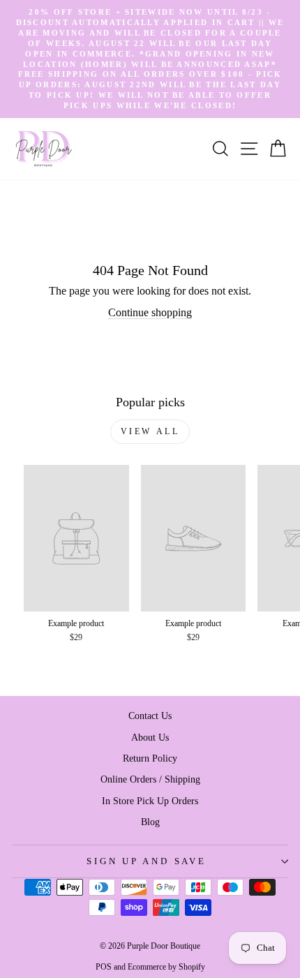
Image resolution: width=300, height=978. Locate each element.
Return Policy (150, 758)
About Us (150, 737)
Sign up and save (146, 861)
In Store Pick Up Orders (150, 800)
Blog (150, 821)
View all (150, 431)
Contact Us (150, 715)
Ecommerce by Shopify (166, 967)
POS (104, 967)
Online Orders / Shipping (150, 779)
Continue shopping (150, 312)
